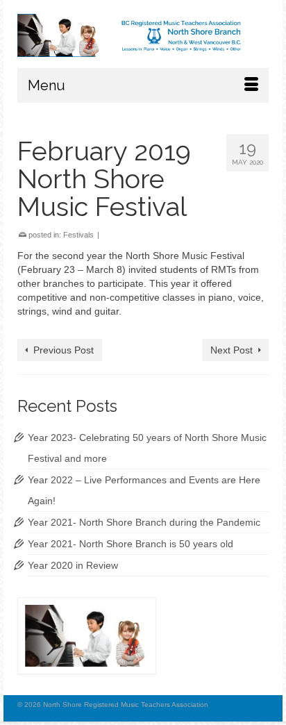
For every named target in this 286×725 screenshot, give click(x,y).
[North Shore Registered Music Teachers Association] (143, 35)
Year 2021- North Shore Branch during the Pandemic (144, 522)
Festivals (78, 235)
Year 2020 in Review (73, 565)
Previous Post (63, 350)
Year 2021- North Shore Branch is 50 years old (130, 543)
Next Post (231, 350)
